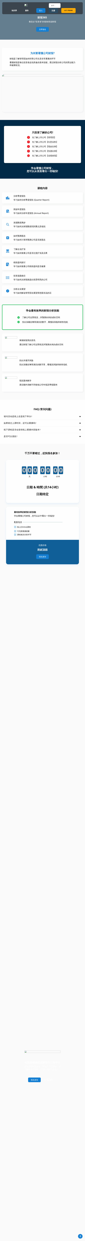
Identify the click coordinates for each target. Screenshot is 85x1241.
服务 (27, 10)
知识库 (14, 10)
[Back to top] (80, 1236)
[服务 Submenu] (31, 10)
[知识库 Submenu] (19, 10)
